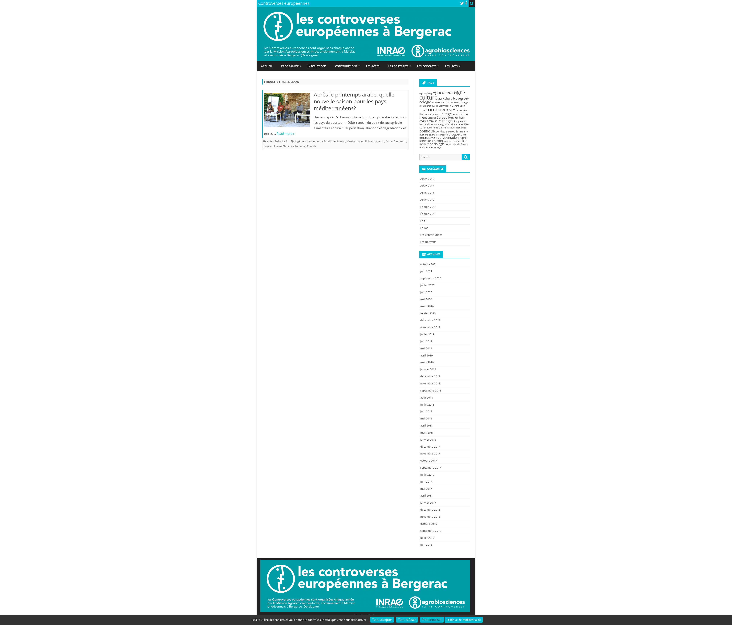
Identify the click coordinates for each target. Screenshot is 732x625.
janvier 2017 (428, 502)
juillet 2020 (427, 285)
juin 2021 (426, 271)
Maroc (341, 141)
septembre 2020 (430, 278)
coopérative (431, 114)
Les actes (373, 66)
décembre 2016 (430, 509)
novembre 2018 (430, 383)
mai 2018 (426, 418)
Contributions (346, 66)
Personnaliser (432, 620)
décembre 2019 (430, 320)
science (457, 141)
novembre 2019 (430, 327)
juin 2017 (426, 481)
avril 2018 (426, 425)
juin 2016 (426, 544)
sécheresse (298, 146)
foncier (453, 117)
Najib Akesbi (376, 141)
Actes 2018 (274, 141)
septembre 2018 (430, 390)
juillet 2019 (427, 334)
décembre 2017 (430, 446)
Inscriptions (316, 66)
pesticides (460, 127)
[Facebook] (466, 3)
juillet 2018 (427, 404)
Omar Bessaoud (396, 141)
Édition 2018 (428, 214)
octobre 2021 (428, 264)
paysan (268, 146)
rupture (439, 141)
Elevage (445, 113)
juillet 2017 (427, 474)
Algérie (299, 141)
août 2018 (426, 397)
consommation (443, 105)
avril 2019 (426, 355)
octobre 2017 (428, 460)
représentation (447, 137)
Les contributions (431, 235)
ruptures (448, 141)
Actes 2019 (427, 200)
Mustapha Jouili (357, 141)
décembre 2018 (430, 376)
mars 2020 (427, 306)
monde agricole (441, 124)
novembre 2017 (430, 453)
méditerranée (456, 124)
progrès (443, 134)
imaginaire (460, 121)
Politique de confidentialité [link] (463, 620)
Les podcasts (426, 66)
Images (447, 120)
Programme (290, 66)
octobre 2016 (428, 523)
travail (448, 144)
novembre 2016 (430, 516)
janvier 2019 (428, 369)
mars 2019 (427, 362)
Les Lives (451, 66)
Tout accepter (382, 620)
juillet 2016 (427, 538)
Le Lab (424, 228)
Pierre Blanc (282, 146)
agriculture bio (447, 98)
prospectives (427, 138)
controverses (441, 109)
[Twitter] (462, 3)
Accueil (266, 66)
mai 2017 (426, 488)
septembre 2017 (430, 467)
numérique (432, 127)
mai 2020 (426, 299)
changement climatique (320, 141)
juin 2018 (426, 411)
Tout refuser (407, 620)
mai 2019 (426, 348)
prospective (457, 134)
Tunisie (311, 146)
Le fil (285, 141)
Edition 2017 (428, 207)
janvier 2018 (428, 439)
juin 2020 (426, 292)
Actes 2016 (427, 179)
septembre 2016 (430, 531)
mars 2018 (427, 432)
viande (456, 144)
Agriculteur (443, 92)
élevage (436, 147)
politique (427, 131)
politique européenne (449, 131)
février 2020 (428, 313)
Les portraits (398, 66)
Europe (442, 117)
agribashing (425, 93)
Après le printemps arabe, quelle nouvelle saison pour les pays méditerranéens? (354, 101)
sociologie (437, 143)
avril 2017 (426, 495)
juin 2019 (426, 341)
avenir (455, 102)
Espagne (432, 117)
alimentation (441, 102)
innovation (426, 124)
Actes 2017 (427, 186)
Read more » (286, 134)
